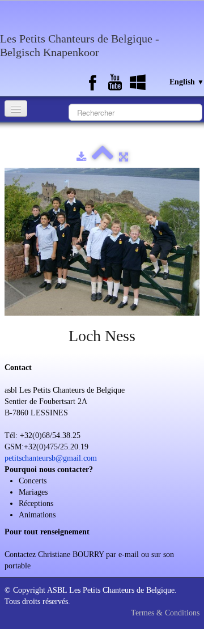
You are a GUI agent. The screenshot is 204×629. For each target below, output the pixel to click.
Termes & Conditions (165, 613)
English (186, 82)
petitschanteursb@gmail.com (51, 458)
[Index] (102, 157)
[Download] (81, 157)
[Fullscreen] (123, 157)
